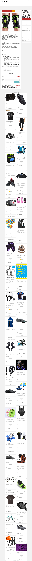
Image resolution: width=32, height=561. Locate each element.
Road (23, 37)
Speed (26, 38)
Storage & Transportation (7, 3)
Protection (15, 67)
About (25, 3)
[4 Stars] (11, 72)
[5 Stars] (22, 109)
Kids (29, 33)
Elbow (8, 66)
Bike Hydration (20, 165)
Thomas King (9, 312)
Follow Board (17, 85)
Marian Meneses (20, 190)
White (23, 40)
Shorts (23, 38)
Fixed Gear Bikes (20, 262)
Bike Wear (14, 3)
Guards (18, 66)
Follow (18, 76)
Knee (5, 67)
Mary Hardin (20, 112)
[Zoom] (9, 11)
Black (29, 30)
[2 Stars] (10, 72)
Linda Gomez (9, 107)
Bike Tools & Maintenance (11, 451)
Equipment (10, 66)
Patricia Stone (9, 171)
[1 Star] (20, 109)
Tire (29, 38)
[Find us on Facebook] (1, 5)
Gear (13, 66)
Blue (23, 31)
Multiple (10, 67)
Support (10, 70)
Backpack (26, 28)
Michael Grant (20, 164)
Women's (25, 40)
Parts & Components (20, 3)
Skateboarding (4, 70)
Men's (25, 34)
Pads (12, 67)
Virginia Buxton (9, 403)
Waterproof (26, 39)
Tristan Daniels (9, 194)
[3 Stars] (21, 109)
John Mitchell (20, 496)
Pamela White (9, 287)
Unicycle (9, 428)
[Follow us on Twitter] (3, 5)
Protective (26, 36)
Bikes (2, 3)
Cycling (5, 66)
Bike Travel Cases (10, 108)
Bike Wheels (20, 559)
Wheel (29, 39)
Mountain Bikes (9, 149)
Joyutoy (3, 67)
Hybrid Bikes (20, 380)
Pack (29, 35)
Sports (8, 70)
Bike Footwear (20, 113)
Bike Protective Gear (10, 128)
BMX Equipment (8, 85)
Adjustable (23, 28)
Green (16, 66)
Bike (23, 30)
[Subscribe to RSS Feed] (4, 5)
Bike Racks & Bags (20, 191)
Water (24, 39)
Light (7, 67)
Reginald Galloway (20, 332)
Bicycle (28, 28)
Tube (23, 39)
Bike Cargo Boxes (10, 213)
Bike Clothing (20, 139)
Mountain (24, 35)
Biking (3, 66)
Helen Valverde (20, 214)
